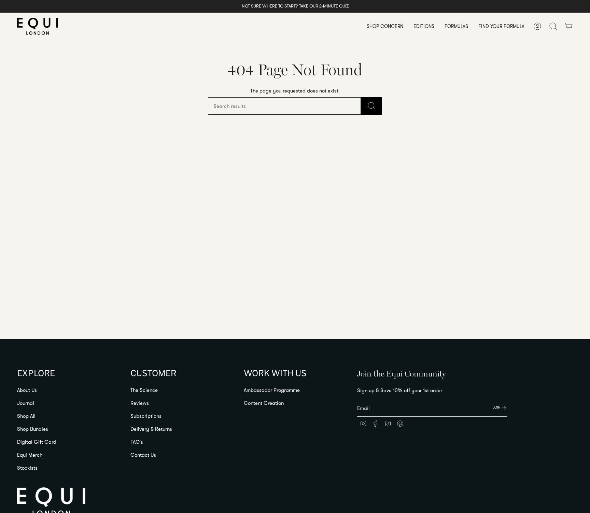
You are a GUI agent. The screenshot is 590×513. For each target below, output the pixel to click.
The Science (144, 390)
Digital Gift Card (36, 442)
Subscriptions (145, 416)
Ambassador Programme (272, 390)
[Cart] (569, 26)
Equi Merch (29, 455)
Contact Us (143, 455)
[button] (385, 26)
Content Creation (264, 403)
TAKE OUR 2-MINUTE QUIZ (324, 6)
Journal (25, 403)
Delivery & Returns (151, 429)
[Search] (371, 106)
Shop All (26, 416)
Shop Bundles (32, 429)
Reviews (139, 403)
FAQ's (136, 442)
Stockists (27, 468)
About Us (27, 390)
